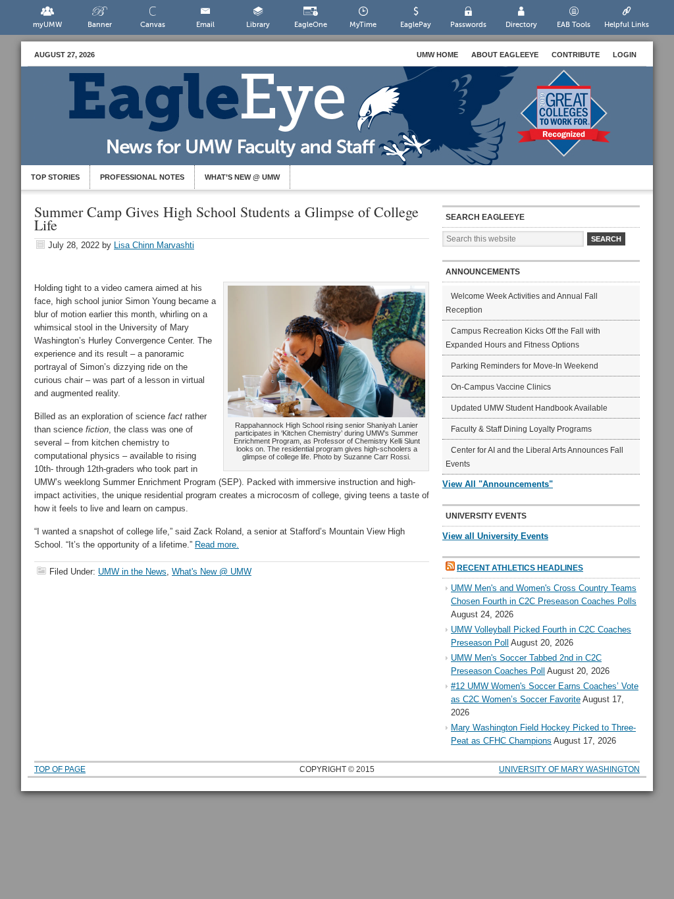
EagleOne (310, 24)
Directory (521, 24)
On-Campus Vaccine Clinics (501, 387)
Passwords (468, 24)
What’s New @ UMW (242, 177)
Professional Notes (142, 177)
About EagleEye (504, 55)
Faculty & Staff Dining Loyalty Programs (521, 429)
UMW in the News (132, 572)
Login (624, 55)
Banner (100, 24)
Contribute (576, 55)
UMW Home (437, 55)
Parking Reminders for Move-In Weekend (524, 366)
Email (205, 24)
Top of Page (60, 769)
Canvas (152, 24)
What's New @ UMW (211, 572)
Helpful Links (626, 24)
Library (258, 24)
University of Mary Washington (569, 769)
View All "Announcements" (497, 484)
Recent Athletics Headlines (520, 568)
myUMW (47, 24)
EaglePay (415, 24)
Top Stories (55, 177)
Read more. (217, 545)
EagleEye (350, 122)
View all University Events (495, 536)
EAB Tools (573, 24)
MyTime (363, 24)
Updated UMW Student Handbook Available (529, 408)
